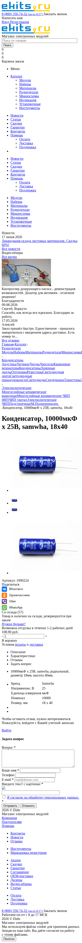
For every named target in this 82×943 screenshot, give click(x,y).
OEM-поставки (21, 876)
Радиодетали (28, 92)
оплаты (20, 644)
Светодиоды (36, 380)
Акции (15, 860)
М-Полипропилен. (45, 404)
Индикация (27, 100)
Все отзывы (10, 340)
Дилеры (16, 880)
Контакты (17, 131)
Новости (16, 115)
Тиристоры (72, 380)
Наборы (25, 84)
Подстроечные (20, 404)
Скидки (16, 123)
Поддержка (27, 147)
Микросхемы (29, 96)
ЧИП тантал (18, 400)
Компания (9, 818)
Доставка (26, 143)
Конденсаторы (30, 368)
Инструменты (29, 108)
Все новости (11, 249)
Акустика (9, 364)
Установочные (30, 104)
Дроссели (46, 364)
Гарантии (17, 127)
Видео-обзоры (21, 884)
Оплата (24, 139)
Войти (6, 730)
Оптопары (19, 372)
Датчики (22, 364)
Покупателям (12, 822)
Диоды (34, 364)
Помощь (16, 135)
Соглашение (19, 872)
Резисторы (35, 372)
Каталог (16, 76)
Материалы (27, 88)
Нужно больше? (14, 624)
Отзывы (16, 841)
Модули (25, 80)
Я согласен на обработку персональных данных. (43, 797)
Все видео (9, 257)
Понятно (8, 939)
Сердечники (55, 380)
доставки (36, 644)
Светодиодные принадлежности (17, 378)
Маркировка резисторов (28, 853)
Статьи (15, 119)
